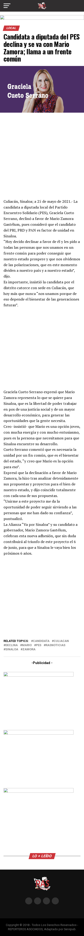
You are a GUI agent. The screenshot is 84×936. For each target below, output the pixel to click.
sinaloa (11, 649)
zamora (28, 649)
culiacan (61, 641)
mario (27, 645)
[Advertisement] (42, 155)
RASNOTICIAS (55, 645)
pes (38, 645)
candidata (41, 641)
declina (11, 645)
